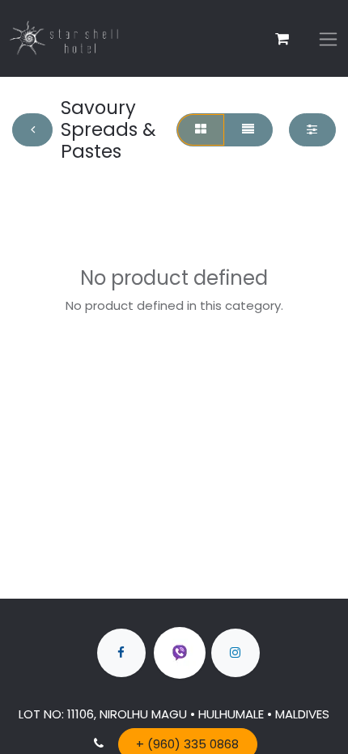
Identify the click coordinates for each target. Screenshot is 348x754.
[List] (248, 129)
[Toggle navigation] (328, 38)
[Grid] (200, 129)
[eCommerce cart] (281, 38)
